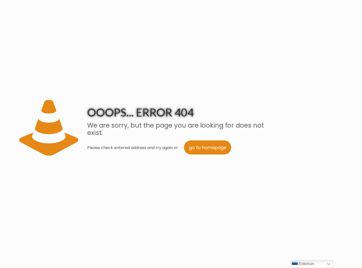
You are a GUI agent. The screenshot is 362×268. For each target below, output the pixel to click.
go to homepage (207, 147)
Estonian (306, 264)
